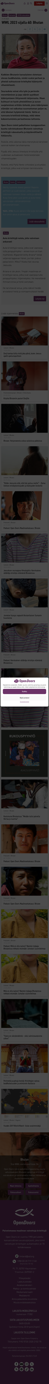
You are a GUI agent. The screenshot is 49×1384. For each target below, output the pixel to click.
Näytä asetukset (24, 698)
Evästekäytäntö (24, 702)
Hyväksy (24, 691)
